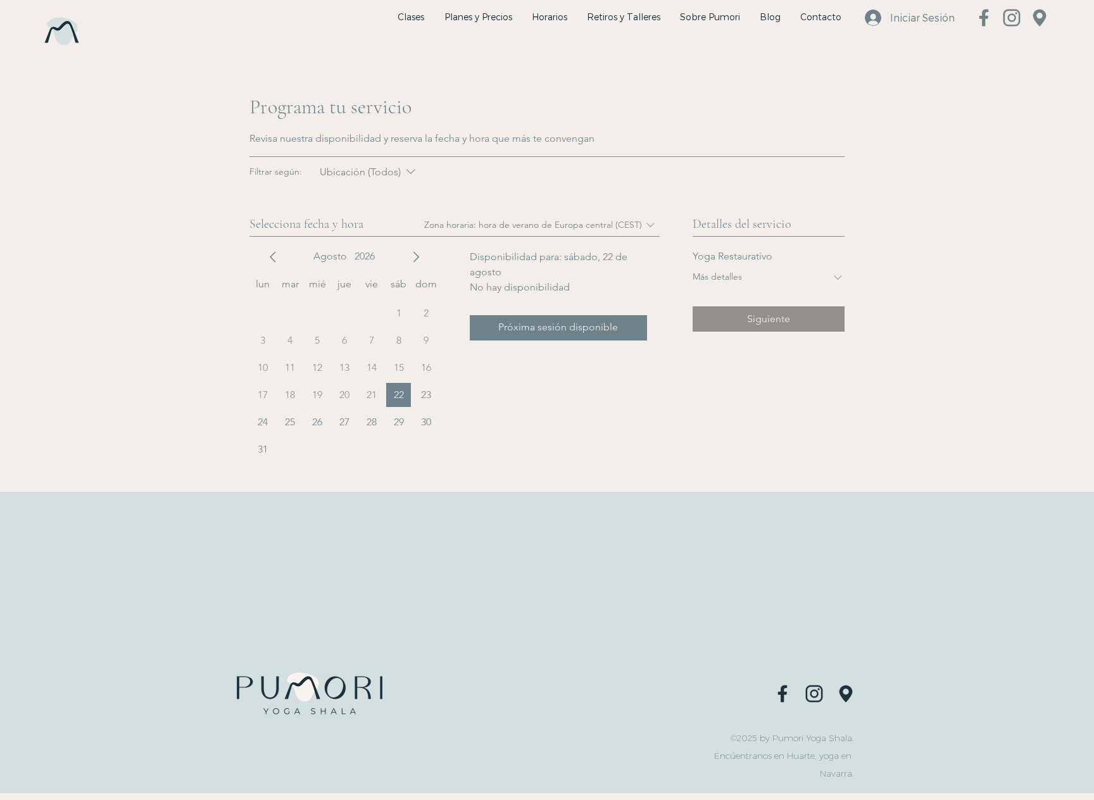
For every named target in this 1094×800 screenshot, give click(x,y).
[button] (623, 17)
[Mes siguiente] (416, 257)
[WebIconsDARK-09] (814, 693)
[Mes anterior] (272, 257)
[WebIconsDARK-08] (782, 693)
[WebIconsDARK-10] (846, 693)
